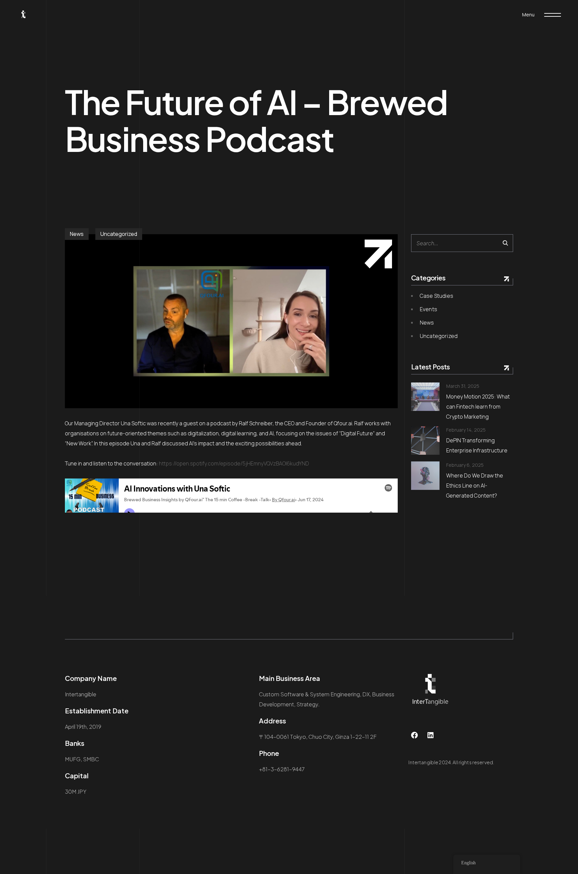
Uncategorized (118, 234)
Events (428, 309)
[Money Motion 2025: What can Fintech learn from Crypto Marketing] (425, 396)
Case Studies (436, 295)
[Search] (505, 243)
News (77, 234)
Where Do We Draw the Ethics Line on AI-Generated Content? (474, 485)
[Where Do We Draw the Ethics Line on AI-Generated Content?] (425, 475)
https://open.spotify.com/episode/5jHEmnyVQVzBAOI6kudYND (234, 463)
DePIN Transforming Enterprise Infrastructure (476, 445)
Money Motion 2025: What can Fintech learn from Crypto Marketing (478, 406)
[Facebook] (414, 735)
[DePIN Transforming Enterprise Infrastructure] (425, 440)
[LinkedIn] (430, 735)
